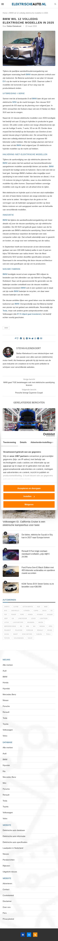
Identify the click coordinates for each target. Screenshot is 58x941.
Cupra (36, 610)
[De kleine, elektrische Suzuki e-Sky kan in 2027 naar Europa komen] (11, 538)
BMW (28, 74)
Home (5, 13)
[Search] (55, 4)
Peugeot (7, 630)
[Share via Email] (41, 338)
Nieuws (6, 854)
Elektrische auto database (14, 830)
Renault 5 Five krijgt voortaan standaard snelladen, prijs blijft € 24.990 (36, 554)
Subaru (39, 634)
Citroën (26, 610)
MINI (14, 102)
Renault (40, 630)
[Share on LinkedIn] (29, 338)
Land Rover (22, 618)
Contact (6, 889)
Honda (30, 614)
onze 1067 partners (19, 456)
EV (4, 81)
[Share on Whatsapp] (35, 338)
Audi (38, 606)
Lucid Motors (18, 622)
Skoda (6, 634)
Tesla (5, 311)
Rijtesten (6, 866)
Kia (13, 618)
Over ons (7, 907)
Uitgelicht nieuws (10, 872)
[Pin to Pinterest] (27, 338)
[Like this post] (17, 338)
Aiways (6, 606)
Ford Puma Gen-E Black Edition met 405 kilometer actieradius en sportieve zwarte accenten (38, 570)
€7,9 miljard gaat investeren (29, 314)
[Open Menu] (2, 4)
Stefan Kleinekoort (14, 26)
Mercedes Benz (10, 626)
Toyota (7, 638)
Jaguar (49, 614)
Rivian (49, 630)
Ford (22, 614)
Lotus (6, 622)
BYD (5, 610)
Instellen (27, 496)
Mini (27, 626)
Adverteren (7, 883)
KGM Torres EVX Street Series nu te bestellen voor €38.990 (38, 585)
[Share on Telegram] (38, 338)
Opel (50, 626)
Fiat (5, 614)
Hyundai (40, 614)
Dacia (44, 610)
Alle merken (8, 665)
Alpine (15, 606)
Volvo (30, 638)
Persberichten (9, 860)
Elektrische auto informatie (14, 836)
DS (51, 610)
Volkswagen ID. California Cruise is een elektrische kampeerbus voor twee (24, 523)
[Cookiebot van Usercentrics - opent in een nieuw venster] (43, 435)
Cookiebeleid (8, 895)
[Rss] (35, 934)
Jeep (6, 618)
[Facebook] (23, 934)
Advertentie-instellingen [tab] (42, 442)
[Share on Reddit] (32, 338)
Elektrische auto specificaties (15, 842)
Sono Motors (27, 634)
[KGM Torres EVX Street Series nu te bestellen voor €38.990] (11, 587)
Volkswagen (19, 638)
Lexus (33, 618)
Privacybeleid (8, 919)
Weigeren (29, 504)
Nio (34, 626)
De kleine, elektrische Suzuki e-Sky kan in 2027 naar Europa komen (37, 536)
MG (21, 626)
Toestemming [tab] (9, 442)
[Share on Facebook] (21, 338)
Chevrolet (15, 610)
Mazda (40, 622)
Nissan (42, 626)
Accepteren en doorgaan (29, 488)
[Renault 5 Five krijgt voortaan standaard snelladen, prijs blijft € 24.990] (11, 555)
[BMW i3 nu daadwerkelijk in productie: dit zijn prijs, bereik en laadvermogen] (29, 425)
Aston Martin (28, 606)
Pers (5, 913)
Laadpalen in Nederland (13, 848)
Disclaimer (7, 901)
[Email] (29, 934)
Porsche (29, 630)
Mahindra (30, 622)
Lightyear (43, 618)
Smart (15, 634)
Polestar (18, 630)
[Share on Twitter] (24, 338)
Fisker (13, 614)
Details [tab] (23, 442)
